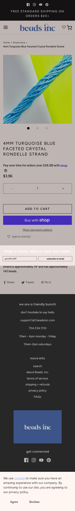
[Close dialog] (72, 247)
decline (34, 501)
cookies (19, 478)
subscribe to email (55, 259)
